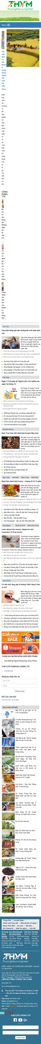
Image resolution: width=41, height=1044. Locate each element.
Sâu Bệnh (6, 526)
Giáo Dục (27, 932)
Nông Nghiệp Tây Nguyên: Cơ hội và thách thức (19, 367)
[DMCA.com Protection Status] (6, 1013)
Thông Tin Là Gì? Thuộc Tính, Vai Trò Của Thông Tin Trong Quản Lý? (26, 731)
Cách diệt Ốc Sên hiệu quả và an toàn (14, 555)
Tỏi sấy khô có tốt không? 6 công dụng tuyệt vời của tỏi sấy (3, 69)
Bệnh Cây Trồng (33, 525)
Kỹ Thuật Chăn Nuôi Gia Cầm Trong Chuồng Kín (26, 850)
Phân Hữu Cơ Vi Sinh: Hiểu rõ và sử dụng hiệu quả (18, 357)
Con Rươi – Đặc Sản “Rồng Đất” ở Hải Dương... (26, 785)
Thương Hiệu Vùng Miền (10, 700)
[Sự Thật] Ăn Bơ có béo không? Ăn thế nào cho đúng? (21, 624)
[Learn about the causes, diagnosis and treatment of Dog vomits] (11, 541)
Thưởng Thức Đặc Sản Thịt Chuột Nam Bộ (16, 505)
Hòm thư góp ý (21, 928)
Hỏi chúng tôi (8, 928)
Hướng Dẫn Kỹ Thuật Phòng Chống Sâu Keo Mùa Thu (21, 576)
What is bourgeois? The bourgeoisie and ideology (18, 401)
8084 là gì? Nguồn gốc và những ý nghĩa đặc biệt (19, 413)
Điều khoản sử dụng (28, 923)
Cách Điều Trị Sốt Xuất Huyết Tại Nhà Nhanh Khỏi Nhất (20, 611)
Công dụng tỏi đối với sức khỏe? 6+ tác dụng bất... (4, 305)
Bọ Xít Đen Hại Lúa (10, 467)
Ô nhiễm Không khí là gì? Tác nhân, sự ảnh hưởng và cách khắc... (26, 722)
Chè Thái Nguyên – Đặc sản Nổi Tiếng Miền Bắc (19, 521)
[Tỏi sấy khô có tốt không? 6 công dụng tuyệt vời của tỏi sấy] (3, 40)
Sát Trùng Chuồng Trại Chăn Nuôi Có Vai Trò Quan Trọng (20, 451)
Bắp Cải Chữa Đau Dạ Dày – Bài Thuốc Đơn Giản (26, 832)
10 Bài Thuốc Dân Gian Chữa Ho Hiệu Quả (26, 878)
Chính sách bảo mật (10, 923)
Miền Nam (34, 477)
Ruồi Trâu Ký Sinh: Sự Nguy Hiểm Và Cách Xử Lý (18, 552)
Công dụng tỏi (5, 194)
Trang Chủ (7, 920)
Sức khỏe (7, 581)
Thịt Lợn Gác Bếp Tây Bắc (12, 515)
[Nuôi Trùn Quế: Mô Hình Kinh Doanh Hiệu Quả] (11, 442)
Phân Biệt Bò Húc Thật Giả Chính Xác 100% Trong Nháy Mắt (21, 354)
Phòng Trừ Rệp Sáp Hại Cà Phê (14, 570)
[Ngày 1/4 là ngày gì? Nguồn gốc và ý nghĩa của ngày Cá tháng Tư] (11, 393)
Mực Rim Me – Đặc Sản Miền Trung (15, 518)
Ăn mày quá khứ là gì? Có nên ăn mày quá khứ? (19, 416)
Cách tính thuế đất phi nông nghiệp (15, 424)
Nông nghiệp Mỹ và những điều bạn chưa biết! (19, 373)
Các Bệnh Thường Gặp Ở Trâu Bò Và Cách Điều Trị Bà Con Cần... (26, 805)
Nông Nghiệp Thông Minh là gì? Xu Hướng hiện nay (20, 370)
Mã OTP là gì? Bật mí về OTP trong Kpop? (26, 712)
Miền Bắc (15, 477)
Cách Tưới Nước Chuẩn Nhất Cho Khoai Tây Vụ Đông (26, 906)
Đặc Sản (6, 478)
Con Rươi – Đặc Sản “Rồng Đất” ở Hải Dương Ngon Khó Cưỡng (22, 502)
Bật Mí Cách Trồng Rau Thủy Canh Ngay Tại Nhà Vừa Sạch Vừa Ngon (26, 759)
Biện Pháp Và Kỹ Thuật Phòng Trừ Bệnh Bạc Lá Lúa (20, 573)
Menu (4, 25)
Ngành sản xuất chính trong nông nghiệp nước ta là (20, 419)
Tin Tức (6, 327)
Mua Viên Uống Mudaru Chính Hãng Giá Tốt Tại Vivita (21, 621)
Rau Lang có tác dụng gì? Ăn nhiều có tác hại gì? (18, 608)
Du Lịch (20, 926)
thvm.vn (13, 1006)
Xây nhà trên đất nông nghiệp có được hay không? (20, 364)
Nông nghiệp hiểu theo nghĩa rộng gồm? (15, 409)
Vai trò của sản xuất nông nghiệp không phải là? (19, 422)
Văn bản (29, 926)
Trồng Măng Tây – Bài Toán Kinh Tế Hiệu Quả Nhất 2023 (20, 454)
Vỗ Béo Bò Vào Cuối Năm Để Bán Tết (16, 470)
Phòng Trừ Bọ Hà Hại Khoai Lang (26, 841)
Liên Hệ (32, 928)
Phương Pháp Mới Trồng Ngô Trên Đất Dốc (16, 457)
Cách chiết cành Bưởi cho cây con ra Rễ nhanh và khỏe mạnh (26, 768)
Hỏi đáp (6, 377)
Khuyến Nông (8, 429)
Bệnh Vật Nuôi (20, 525)
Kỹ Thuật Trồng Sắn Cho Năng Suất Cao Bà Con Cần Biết (26, 796)
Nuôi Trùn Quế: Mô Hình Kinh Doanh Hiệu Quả (20, 433)
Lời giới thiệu (19, 920)
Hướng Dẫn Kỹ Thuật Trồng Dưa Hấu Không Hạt (26, 859)
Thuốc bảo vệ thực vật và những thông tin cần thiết (18, 351)
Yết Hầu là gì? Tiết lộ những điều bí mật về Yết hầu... (26, 739)
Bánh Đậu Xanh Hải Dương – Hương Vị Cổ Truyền (26, 776)
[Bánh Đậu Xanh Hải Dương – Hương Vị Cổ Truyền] (11, 491)
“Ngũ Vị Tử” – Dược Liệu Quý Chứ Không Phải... (26, 869)
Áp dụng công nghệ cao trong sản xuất (16, 361)
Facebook (8, 671)
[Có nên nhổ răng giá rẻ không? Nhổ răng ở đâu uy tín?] (11, 597)
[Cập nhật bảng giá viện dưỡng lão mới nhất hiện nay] (11, 343)
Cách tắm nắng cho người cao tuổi (13, 605)
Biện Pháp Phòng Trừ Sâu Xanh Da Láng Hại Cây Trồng (26, 896)
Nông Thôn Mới (9, 926)
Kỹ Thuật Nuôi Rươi (10, 473)
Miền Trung (25, 477)
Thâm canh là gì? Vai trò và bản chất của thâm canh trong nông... (26, 750)
